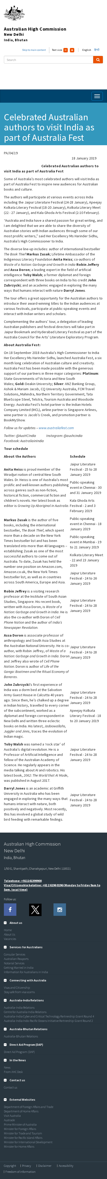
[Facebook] (10, 909)
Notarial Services (14, 963)
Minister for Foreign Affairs (20, 1129)
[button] (13, 923)
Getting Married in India (19, 967)
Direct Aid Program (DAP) (19, 1052)
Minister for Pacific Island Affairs (23, 1138)
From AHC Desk (13, 1072)
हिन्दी (96, 50)
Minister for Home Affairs (19, 1146)
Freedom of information (20, 1171)
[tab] (53, 923)
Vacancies (10, 939)
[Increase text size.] (72, 50)
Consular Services (14, 954)
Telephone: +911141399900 (23, 881)
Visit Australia (12, 1116)
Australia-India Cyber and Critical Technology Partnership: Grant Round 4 (49, 1016)
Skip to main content (34, 50)
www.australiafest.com (56, 427)
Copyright (10, 1165)
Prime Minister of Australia (20, 1124)
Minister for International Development (28, 1142)
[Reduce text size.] (65, 50)
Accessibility (66, 1165)
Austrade (9, 1120)
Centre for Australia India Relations (25, 1012)
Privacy (26, 1165)
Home (8, 930)
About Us (9, 934)
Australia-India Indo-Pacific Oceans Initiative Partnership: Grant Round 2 (48, 1021)
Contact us (10, 1087)
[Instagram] (60, 909)
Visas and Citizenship (17, 987)
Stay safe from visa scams (19, 992)
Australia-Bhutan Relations (21, 1036)
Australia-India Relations (19, 1007)
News (7, 1067)
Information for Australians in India (26, 972)
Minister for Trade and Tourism (23, 1133)
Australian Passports (16, 959)
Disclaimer (44, 1165)
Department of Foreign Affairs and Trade (28, 1107)
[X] (35, 909)
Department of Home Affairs (21, 1111)
